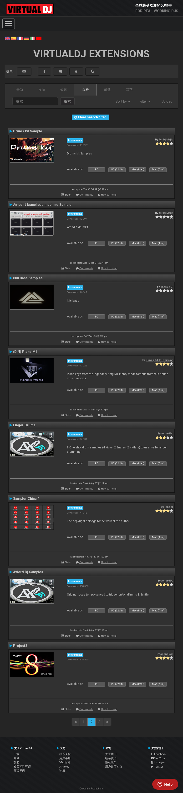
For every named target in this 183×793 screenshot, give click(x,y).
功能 (16, 762)
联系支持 (65, 754)
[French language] (20, 38)
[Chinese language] (38, 38)
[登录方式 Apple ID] (76, 71)
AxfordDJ (167, 433)
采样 (85, 89)
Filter (144, 101)
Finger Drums (24, 425)
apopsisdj (166, 654)
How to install (109, 194)
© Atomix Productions (92, 788)
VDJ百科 (64, 762)
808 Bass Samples (28, 278)
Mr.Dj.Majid (166, 139)
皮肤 (41, 89)
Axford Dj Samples (28, 572)
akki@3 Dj (167, 286)
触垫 (107, 89)
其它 (129, 89)
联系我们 (111, 758)
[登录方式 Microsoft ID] (60, 71)
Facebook (159, 754)
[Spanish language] (13, 38)
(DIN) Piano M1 (25, 352)
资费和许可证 (22, 766)
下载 (16, 754)
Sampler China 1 (26, 498)
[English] (7, 38)
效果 (63, 89)
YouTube (159, 758)
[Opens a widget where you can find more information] (165, 785)
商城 (16, 758)
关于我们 (111, 754)
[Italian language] (32, 38)
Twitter (158, 766)
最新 (19, 89)
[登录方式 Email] (24, 71)
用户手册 (65, 758)
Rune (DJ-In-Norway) (159, 360)
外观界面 (19, 770)
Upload (167, 101)
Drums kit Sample (27, 131)
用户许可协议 (113, 766)
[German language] (26, 38)
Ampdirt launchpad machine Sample (42, 205)
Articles (64, 766)
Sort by (122, 101)
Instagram (160, 762)
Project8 (20, 646)
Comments (86, 194)
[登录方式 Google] (92, 71)
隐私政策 (111, 762)
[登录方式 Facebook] (44, 71)
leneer (169, 507)
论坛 (62, 770)
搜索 (67, 101)
